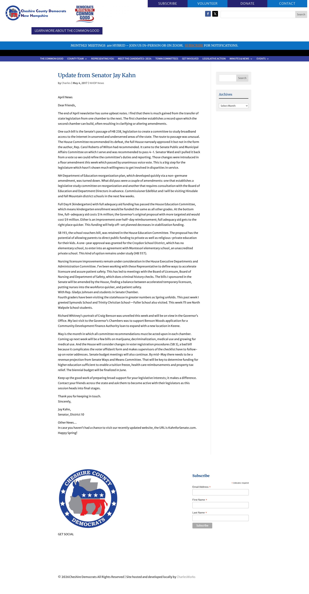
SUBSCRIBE (167, 3)
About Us (131, 496)
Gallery (129, 549)
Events (261, 59)
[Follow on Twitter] (68, 542)
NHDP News (97, 83)
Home (129, 487)
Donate (130, 540)
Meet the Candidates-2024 (134, 59)
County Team (75, 59)
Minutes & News (239, 59)
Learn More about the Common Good (67, 31)
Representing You (102, 59)
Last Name (199, 512)
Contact (130, 558)
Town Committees (166, 59)
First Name (199, 499)
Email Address (201, 487)
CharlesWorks (186, 577)
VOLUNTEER (207, 3)
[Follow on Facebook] (208, 14)
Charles (66, 83)
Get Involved (190, 59)
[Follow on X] (215, 14)
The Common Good (51, 59)
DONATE (247, 3)
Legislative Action (214, 59)
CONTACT (287, 3)
